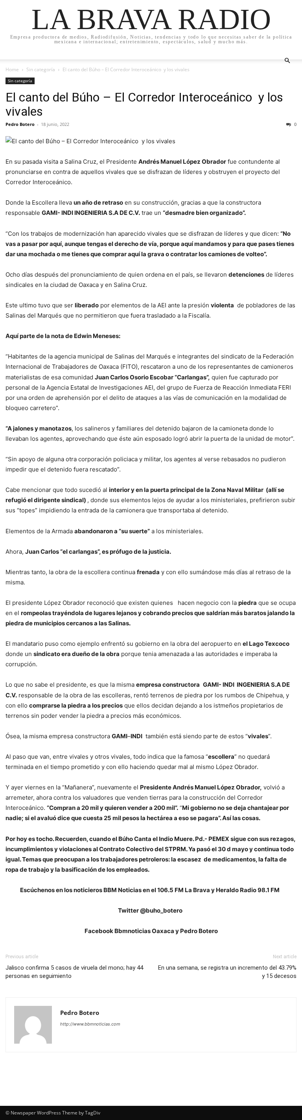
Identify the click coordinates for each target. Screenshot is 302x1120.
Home (12, 69)
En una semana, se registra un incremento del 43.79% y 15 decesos (227, 972)
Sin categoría (40, 69)
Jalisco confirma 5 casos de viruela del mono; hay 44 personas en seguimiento (74, 972)
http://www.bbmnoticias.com (90, 1024)
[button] (287, 61)
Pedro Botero (20, 124)
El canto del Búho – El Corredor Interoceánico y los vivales (144, 104)
